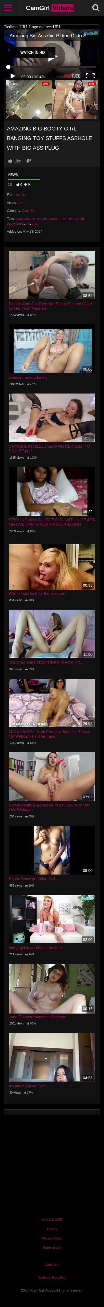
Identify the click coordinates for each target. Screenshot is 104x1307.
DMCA (52, 1229)
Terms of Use (52, 1248)
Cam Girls (29, 211)
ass (32, 219)
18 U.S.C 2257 (52, 1220)
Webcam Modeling (52, 1278)
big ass (74, 219)
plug (35, 223)
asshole (42, 219)
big (65, 219)
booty (20, 223)
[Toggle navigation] (8, 8)
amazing (21, 219)
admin (20, 195)
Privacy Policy (52, 1238)
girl (28, 223)
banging (55, 219)
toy (20, 203)
